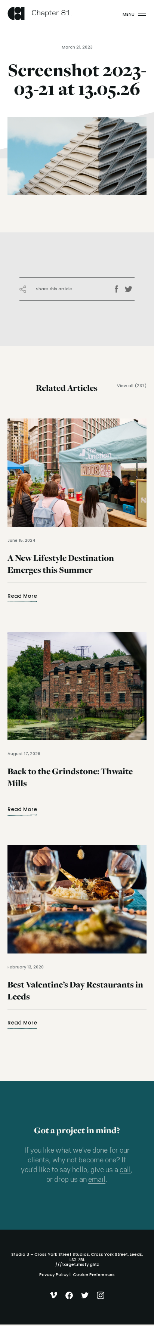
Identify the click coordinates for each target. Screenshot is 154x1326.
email (96, 1180)
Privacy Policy (53, 1274)
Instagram (100, 1295)
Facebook (119, 289)
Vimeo (53, 1295)
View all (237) (132, 385)
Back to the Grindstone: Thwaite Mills (70, 782)
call (125, 1170)
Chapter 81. (52, 13)
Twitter (130, 289)
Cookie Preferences (94, 1274)
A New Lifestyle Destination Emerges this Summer (60, 568)
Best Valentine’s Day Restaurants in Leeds (75, 995)
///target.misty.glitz (77, 1264)
